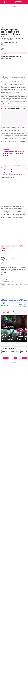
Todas (3, 284)
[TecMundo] (4, 2)
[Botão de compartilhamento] (5, 53)
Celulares (8, 284)
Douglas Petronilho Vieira (11, 42)
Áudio (21, 284)
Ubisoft (11, 87)
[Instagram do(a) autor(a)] (2, 275)
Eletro (13, 284)
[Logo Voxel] (18, 2)
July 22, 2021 (14, 177)
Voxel (2, 27)
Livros (17, 284)
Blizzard (17, 87)
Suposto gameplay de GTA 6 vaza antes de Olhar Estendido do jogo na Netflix (13, 153)
